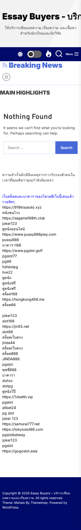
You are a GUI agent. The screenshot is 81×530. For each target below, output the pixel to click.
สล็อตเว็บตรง (12, 337)
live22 (7, 272)
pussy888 (10, 239)
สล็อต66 (9, 304)
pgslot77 (9, 256)
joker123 (9, 223)
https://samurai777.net (21, 424)
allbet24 (9, 407)
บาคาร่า (8, 375)
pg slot (8, 413)
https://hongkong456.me (23, 299)
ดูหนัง (6, 277)
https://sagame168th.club (23, 218)
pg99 (6, 261)
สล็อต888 (10, 353)
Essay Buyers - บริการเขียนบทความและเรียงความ (40, 16)
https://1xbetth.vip (17, 397)
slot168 (8, 321)
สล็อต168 (9, 294)
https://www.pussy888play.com (29, 234)
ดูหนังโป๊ (9, 391)
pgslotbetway (13, 434)
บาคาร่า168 (11, 245)
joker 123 (10, 418)
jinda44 (8, 342)
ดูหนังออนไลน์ (13, 229)
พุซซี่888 (9, 369)
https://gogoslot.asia (19, 451)
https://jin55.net (15, 326)
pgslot (7, 364)
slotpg (7, 386)
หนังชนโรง (11, 212)
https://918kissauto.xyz (22, 207)
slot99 (7, 332)
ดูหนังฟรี (9, 283)
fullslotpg (10, 267)
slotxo (7, 380)
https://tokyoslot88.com (22, 429)
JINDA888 (11, 359)
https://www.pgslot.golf (22, 250)
